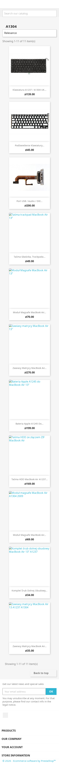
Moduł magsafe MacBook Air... (29, 534)
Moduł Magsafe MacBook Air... (29, 312)
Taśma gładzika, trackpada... (29, 256)
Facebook (5, 715)
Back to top (43, 673)
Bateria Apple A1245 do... (29, 423)
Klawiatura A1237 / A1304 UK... (29, 89)
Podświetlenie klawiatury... (29, 145)
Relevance (29, 33)
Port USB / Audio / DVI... (29, 201)
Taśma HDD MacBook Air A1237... (29, 479)
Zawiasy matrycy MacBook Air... (30, 368)
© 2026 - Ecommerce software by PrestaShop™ (29, 760)
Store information (16, 755)
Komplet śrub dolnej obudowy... (29, 590)
